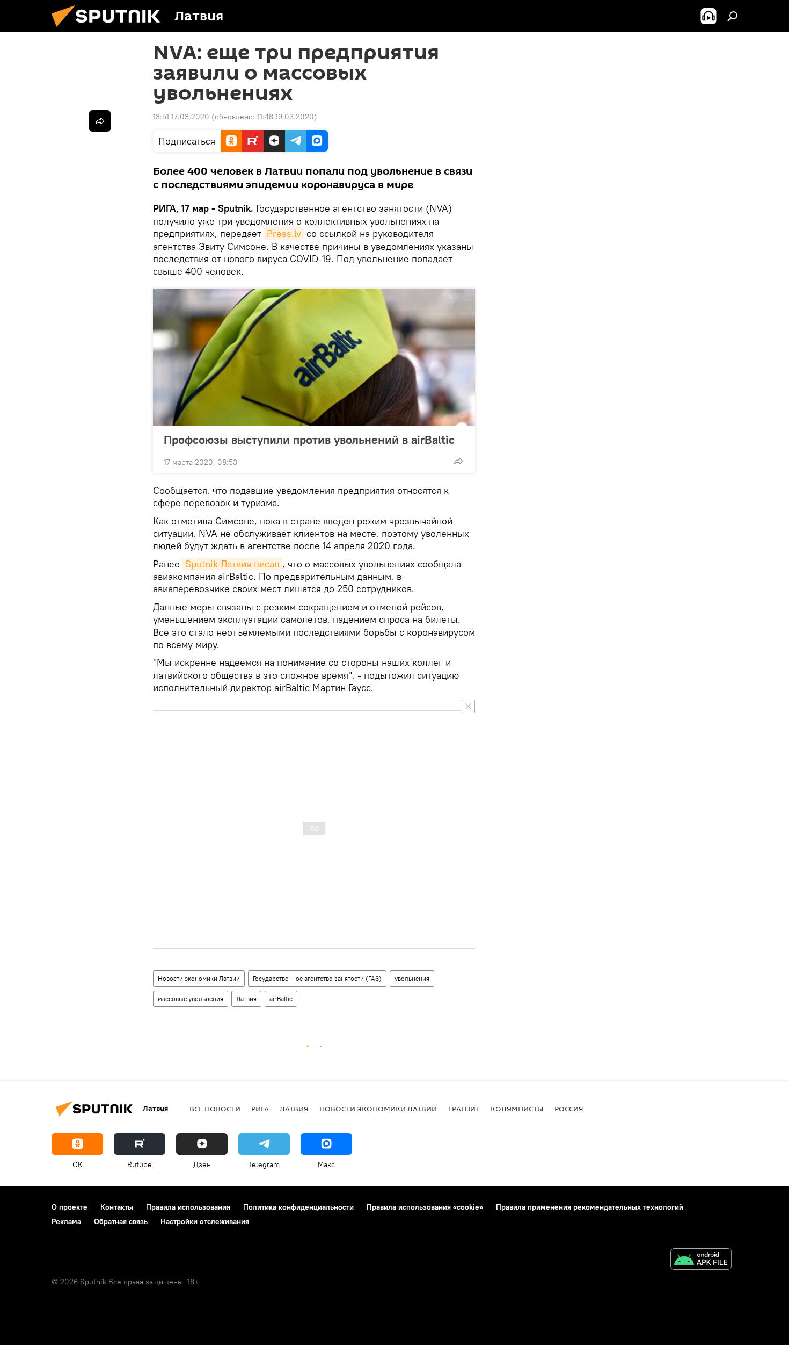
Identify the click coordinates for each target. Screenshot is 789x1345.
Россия (568, 1108)
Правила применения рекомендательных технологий (589, 1207)
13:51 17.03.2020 (181, 116)
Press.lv (284, 233)
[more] (458, 461)
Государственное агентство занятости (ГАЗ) (317, 978)
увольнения (411, 978)
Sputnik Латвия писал (232, 564)
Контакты (116, 1207)
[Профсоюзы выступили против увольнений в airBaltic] (314, 357)
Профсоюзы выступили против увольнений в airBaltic (309, 440)
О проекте (69, 1207)
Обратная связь (121, 1221)
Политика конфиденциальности (298, 1207)
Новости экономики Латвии (199, 978)
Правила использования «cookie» (425, 1207)
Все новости (214, 1108)
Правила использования (188, 1207)
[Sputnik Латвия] (110, 29)
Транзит (464, 1108)
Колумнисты (517, 1108)
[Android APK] (700, 1260)
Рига (260, 1108)
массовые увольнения (190, 999)
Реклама (66, 1221)
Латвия (246, 999)
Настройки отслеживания (204, 1221)
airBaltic (281, 999)
